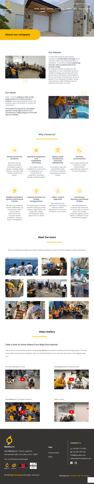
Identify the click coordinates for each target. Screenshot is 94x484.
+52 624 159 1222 (79, 452)
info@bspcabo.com (78, 455)
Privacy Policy (53, 453)
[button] (21, 267)
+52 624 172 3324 (79, 448)
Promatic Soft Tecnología (79, 476)
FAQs (50, 457)
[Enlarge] (43, 58)
